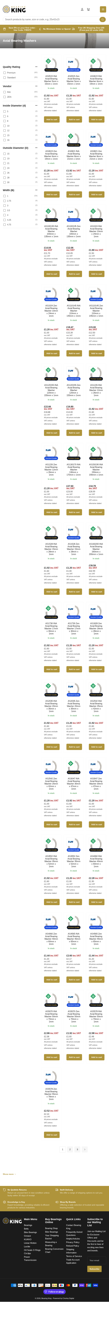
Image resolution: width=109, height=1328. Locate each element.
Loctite (27, 1246)
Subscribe (94, 1269)
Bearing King (46, 1298)
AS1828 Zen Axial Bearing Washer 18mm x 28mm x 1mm (96, 628)
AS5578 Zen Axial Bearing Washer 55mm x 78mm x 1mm (51, 1094)
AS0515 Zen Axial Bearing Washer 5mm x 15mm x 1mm (74, 80)
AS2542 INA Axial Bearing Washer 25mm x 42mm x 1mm (96, 706)
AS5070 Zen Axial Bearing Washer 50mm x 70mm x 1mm (73, 1016)
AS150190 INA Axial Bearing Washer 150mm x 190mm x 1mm (96, 469)
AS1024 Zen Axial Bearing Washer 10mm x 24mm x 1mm (51, 310)
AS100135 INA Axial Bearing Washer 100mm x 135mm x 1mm (51, 231)
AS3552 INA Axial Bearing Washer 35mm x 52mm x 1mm (51, 861)
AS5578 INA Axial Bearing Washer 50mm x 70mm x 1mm (96, 1016)
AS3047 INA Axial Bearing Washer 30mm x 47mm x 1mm (73, 783)
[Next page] (85, 1149)
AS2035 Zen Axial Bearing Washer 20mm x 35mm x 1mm (73, 706)
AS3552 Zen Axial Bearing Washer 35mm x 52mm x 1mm (73, 861)
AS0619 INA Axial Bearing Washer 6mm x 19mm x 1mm (96, 80)
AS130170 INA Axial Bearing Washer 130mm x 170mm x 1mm (74, 469)
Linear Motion (30, 1243)
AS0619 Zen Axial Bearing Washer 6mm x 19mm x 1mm (51, 155)
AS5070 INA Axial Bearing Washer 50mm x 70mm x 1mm (51, 1016)
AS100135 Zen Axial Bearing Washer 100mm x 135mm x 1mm (74, 231)
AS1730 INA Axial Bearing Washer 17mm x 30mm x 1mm (51, 628)
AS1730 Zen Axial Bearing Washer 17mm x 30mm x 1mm (73, 628)
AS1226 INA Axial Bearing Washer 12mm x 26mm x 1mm (96, 390)
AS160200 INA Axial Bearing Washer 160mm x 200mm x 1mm (96, 549)
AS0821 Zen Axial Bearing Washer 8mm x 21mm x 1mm (96, 155)
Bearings (28, 1225)
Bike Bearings (30, 1232)
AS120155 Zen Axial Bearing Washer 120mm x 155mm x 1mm (74, 390)
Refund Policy (72, 1246)
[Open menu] (103, 9)
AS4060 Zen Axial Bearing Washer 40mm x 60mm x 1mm (51, 939)
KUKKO (28, 1239)
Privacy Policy (72, 1242)
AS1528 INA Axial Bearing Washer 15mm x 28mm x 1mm (51, 549)
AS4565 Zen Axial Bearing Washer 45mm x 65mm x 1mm (96, 939)
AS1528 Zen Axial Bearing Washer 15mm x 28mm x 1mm (73, 549)
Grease (27, 1236)
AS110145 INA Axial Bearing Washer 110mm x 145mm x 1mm (74, 310)
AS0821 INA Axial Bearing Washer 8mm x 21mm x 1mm (74, 155)
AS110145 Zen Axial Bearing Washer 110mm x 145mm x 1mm (96, 310)
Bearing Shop (51, 1228)
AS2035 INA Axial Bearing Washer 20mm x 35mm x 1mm (51, 706)
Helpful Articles (73, 1238)
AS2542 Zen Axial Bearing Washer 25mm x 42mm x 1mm (51, 783)
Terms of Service (74, 1256)
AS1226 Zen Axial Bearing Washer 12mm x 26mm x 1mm (51, 469)
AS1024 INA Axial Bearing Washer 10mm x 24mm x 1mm (96, 231)
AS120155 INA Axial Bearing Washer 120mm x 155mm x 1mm (51, 390)
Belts (26, 1228)
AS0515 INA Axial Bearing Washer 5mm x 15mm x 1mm (51, 80)
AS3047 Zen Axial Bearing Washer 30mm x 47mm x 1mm (96, 783)
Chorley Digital (68, 1298)
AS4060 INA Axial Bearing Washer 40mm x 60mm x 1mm (96, 861)
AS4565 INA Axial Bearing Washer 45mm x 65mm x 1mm (73, 939)
